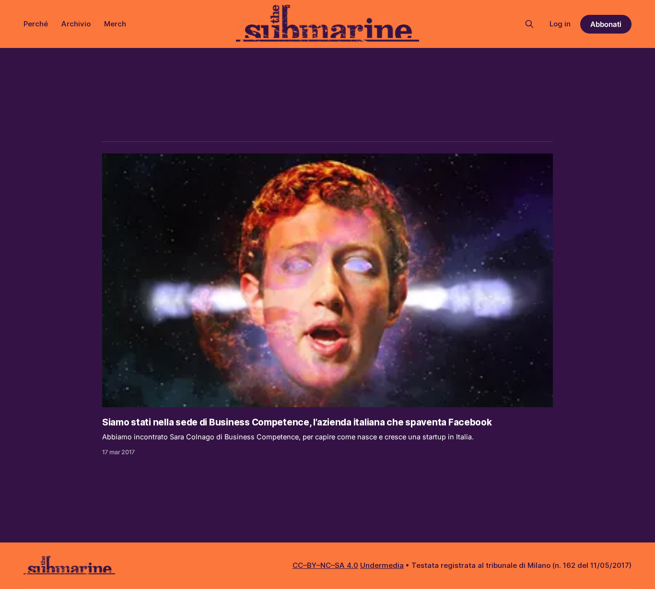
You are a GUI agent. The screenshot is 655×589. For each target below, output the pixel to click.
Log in (560, 23)
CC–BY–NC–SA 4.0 (325, 565)
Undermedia (382, 565)
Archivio (76, 23)
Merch (115, 23)
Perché (35, 23)
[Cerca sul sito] (529, 24)
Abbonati (605, 24)
